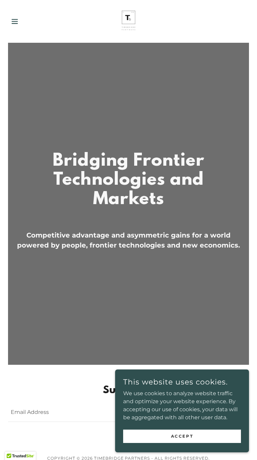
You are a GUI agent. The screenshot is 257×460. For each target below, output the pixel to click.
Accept (182, 436)
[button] (26, 21)
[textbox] (100, 412)
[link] (128, 21)
